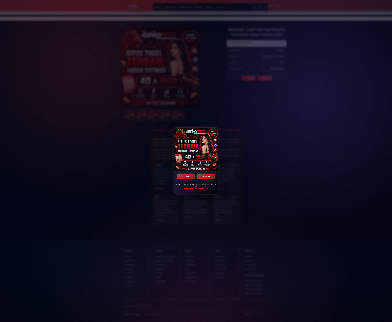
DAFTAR (206, 176)
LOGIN (186, 176)
